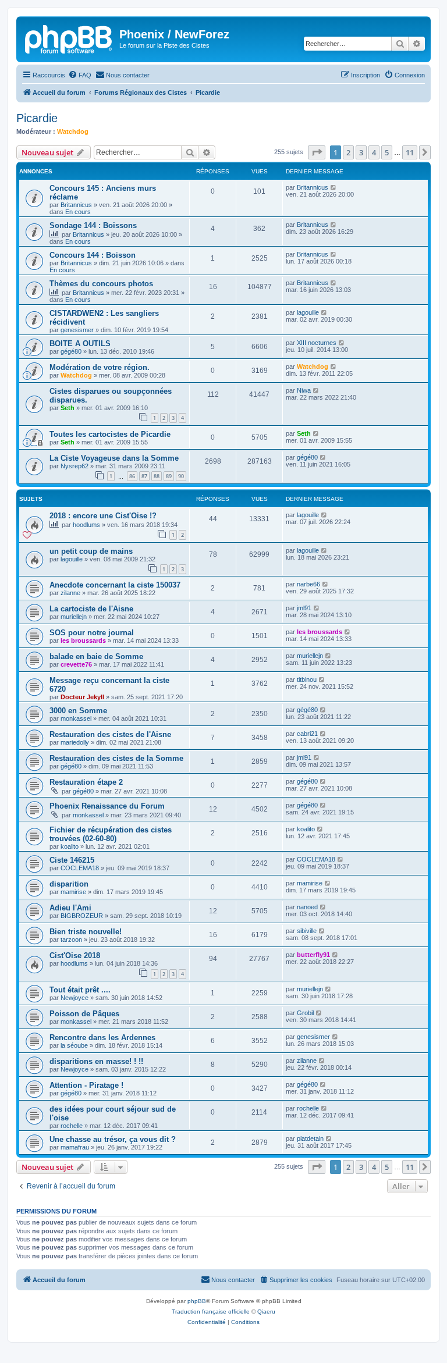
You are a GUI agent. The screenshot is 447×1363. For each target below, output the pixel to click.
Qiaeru (266, 1311)
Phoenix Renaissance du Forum (107, 806)
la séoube (74, 1045)
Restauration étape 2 (86, 782)
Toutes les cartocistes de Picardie (110, 434)
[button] (316, 152)
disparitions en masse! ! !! (96, 1061)
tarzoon (71, 939)
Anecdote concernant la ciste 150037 (114, 585)
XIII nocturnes (316, 342)
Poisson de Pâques (84, 1013)
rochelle (72, 1125)
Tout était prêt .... (80, 989)
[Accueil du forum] (69, 37)
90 (181, 476)
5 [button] (387, 152)
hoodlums (86, 524)
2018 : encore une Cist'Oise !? (103, 515)
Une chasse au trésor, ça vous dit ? (112, 1139)
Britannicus (76, 204)
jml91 (304, 607)
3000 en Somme (78, 710)
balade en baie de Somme (96, 656)
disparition (68, 884)
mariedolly (75, 742)
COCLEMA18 (80, 867)
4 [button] (374, 152)
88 (156, 476)
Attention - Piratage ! (86, 1085)
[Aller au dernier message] (334, 187)
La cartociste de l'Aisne (91, 608)
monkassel (76, 718)
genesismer (77, 329)
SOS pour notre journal (91, 632)
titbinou (307, 679)
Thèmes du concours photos (101, 283)
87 (144, 476)
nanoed (307, 906)
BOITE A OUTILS (80, 343)
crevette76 (76, 664)
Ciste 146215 (71, 860)
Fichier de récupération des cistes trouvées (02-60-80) (110, 834)
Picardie (37, 118)
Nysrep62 (74, 465)
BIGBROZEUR (82, 915)
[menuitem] (79, 75)
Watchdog (72, 131)
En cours (78, 211)
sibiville (307, 930)
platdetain (310, 1138)
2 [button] (348, 152)
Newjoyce (74, 997)
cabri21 (307, 733)
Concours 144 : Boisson (92, 255)
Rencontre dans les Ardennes (102, 1037)
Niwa (304, 390)
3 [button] (361, 152)
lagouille (308, 312)
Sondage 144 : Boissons (93, 225)
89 (169, 476)
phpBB (196, 1301)
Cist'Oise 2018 (74, 955)
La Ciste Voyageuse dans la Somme (114, 458)
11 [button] (410, 152)
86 (132, 476)
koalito (70, 846)
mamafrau (75, 1147)
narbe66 (308, 584)
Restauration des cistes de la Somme (116, 758)
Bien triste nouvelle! (85, 931)
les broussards (83, 640)
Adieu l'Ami (70, 907)
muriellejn (74, 616)
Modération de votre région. (99, 367)
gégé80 (71, 351)
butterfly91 (313, 954)
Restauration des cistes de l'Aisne (110, 734)
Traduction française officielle (211, 1311)
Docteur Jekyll (82, 696)
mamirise (73, 891)
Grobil (305, 1012)
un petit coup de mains (91, 551)
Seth (67, 407)
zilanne (70, 592)
